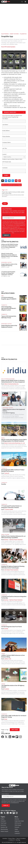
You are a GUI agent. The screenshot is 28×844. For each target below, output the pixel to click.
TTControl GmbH (8, 509)
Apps (2, 295)
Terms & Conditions (21, 838)
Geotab (6, 628)
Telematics (23, 33)
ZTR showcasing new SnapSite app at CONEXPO (8, 298)
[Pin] (16, 180)
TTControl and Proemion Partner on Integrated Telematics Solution (8, 273)
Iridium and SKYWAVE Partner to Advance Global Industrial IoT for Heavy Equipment (9, 246)
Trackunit (6, 473)
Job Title (4, 148)
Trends (3, 653)
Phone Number (6, 136)
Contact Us (12, 840)
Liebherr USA (7, 658)
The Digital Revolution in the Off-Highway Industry (12, 686)
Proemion (6, 689)
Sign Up (6, 235)
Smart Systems (14, 33)
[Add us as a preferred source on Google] (19, 180)
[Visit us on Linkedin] (10, 736)
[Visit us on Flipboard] (17, 736)
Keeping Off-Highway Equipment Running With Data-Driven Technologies (12, 567)
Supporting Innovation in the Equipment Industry (9, 264)
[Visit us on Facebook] (2, 736)
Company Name (6, 142)
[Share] (6, 180)
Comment (4, 167)
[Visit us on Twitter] (6, 736)
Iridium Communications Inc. (11, 384)
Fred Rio (3, 484)
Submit (6, 175)
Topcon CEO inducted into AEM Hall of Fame (8, 316)
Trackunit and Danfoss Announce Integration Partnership (13, 597)
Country (4, 154)
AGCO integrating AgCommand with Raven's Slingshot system (8, 308)
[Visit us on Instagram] (20, 736)
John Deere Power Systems (11, 569)
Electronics (5, 33)
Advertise (4, 838)
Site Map (18, 840)
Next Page (15, 729)
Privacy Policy (17, 232)
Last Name (5, 124)
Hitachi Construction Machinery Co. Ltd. (14, 443)
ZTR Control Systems (9, 46)
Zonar (5, 719)
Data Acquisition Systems (7, 378)
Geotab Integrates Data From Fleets (11, 626)
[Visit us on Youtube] (13, 736)
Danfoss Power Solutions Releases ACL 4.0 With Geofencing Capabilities (13, 536)
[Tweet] (12, 180)
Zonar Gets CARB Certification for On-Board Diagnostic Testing (13, 716)
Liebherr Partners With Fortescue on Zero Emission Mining (13, 656)
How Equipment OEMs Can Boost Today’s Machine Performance (12, 470)
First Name (5, 118)
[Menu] (25, 1)
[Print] (2, 180)
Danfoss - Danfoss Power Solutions (13, 539)
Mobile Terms (8, 232)
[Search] (22, 1)
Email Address (6, 130)
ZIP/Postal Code (6, 161)
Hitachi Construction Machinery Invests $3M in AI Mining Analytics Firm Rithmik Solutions (9, 255)
